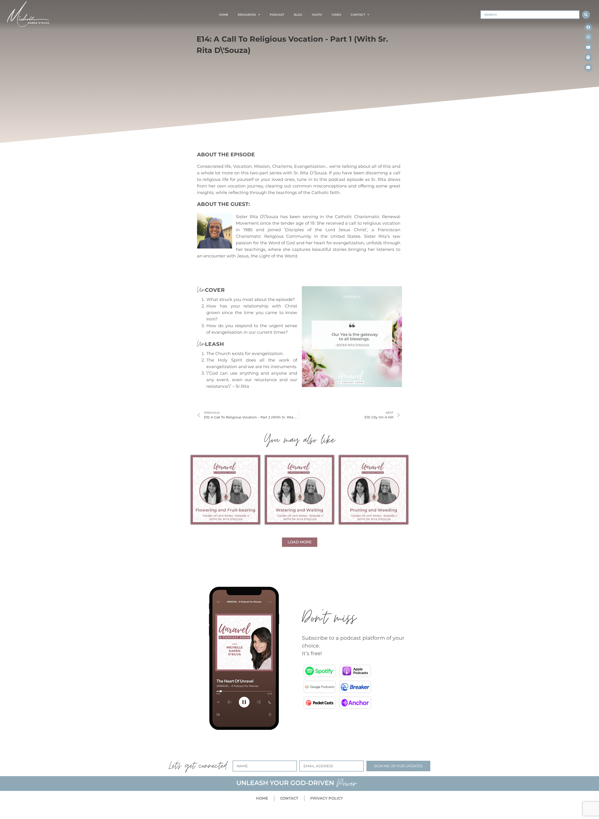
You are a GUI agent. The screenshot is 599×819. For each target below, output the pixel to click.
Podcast (277, 14)
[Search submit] (586, 15)
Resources (247, 14)
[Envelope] (588, 67)
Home (223, 14)
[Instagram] (588, 37)
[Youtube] (588, 47)
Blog (298, 14)
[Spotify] (588, 57)
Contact (358, 14)
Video (336, 14)
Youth (317, 14)
